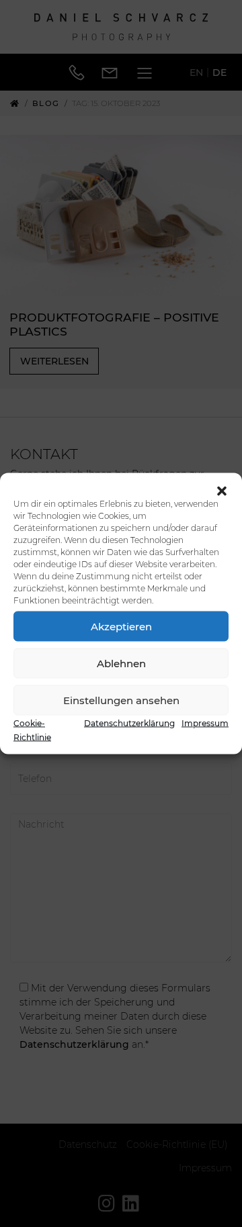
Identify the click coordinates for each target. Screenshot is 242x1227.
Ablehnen (121, 662)
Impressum (205, 723)
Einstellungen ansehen (121, 699)
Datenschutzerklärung (129, 723)
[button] (222, 490)
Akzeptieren (121, 626)
